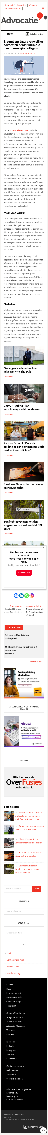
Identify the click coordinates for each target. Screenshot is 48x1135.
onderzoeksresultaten (20, 131)
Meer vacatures (36, 661)
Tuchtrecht (11, 1006)
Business (10, 989)
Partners (10, 1035)
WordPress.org (13, 973)
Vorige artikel (17, 606)
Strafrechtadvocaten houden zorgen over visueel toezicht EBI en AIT (23, 525)
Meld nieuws (12, 1070)
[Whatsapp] (26, 595)
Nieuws (9, 985)
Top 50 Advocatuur (14, 1018)
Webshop (33, 5)
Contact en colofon (12, 9)
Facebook (10, 1042)
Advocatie (24, 18)
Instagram (11, 1050)
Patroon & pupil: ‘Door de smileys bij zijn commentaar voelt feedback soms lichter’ (24, 447)
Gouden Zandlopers (15, 1013)
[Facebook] (16, 595)
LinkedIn (10, 1046)
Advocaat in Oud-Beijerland (17, 635)
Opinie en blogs (13, 1002)
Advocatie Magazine (15, 1026)
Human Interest (13, 993)
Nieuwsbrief (9, 5)
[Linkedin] (21, 595)
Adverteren (11, 1075)
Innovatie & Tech (14, 997)
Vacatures (10, 1030)
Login (9, 953)
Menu (10, 34)
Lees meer (8, 377)
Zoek (37, 889)
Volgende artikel (32, 606)
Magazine (21, 5)
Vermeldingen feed (15, 960)
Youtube (10, 1055)
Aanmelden (24, 573)
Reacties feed (13, 967)
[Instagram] (31, 595)
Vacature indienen (14, 1079)
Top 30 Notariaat (13, 1022)
